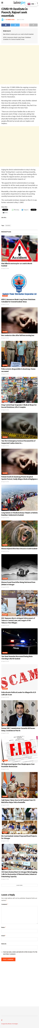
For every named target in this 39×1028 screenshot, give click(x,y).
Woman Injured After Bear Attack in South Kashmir (19, 549)
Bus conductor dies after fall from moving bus (17, 335)
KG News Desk (10, 19)
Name (3, 927)
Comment (4, 904)
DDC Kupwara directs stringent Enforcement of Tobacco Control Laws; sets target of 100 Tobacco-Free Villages (18, 620)
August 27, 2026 (5, 733)
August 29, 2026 (5, 268)
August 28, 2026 (5, 517)
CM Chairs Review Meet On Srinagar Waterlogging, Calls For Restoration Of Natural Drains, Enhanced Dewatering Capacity (19, 874)
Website (3, 944)
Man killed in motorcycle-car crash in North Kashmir (18, 34)
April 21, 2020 (20, 19)
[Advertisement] (19, 64)
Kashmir (8, 225)
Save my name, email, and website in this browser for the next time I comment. (20, 953)
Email (3, 936)
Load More (19, 885)
